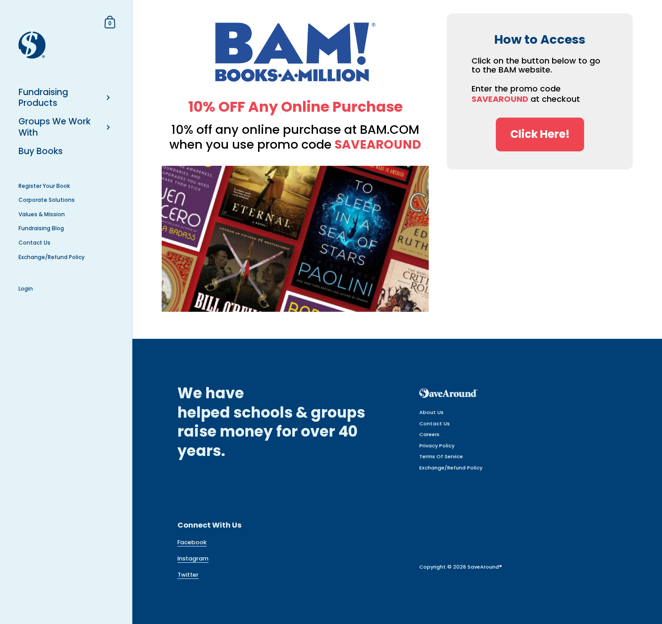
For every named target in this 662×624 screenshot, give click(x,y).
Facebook (192, 542)
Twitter (188, 574)
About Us (431, 412)
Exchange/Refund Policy (450, 467)
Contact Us (434, 423)
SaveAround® (484, 566)
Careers (429, 434)
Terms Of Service (441, 456)
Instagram (193, 558)
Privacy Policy (436, 445)
